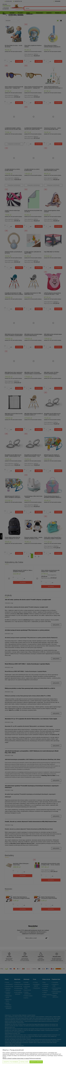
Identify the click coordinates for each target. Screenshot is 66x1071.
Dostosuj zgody (24, 1061)
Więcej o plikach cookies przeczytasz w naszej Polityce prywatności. (22, 1058)
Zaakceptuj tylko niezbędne (10, 1061)
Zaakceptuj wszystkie (36, 1061)
